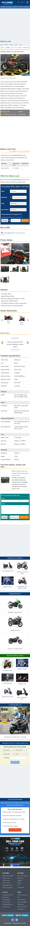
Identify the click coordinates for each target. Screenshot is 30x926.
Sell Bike (3, 7)
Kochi (8, 880)
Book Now (25, 220)
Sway (8, 323)
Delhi (3, 883)
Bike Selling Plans (6, 899)
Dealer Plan (20, 7)
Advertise (23, 899)
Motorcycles (20, 878)
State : (3, 203)
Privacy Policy (23, 906)
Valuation (15, 7)
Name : (3, 191)
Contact (19, 902)
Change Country (21, 909)
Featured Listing (6, 902)
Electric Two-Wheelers (23, 876)
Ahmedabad (5, 885)
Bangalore (4, 876)
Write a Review (22, 114)
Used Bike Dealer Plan (7, 904)
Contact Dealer (15, 349)
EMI (12, 47)
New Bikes (26, 7)
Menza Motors (15, 338)
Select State (18, 2)
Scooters (20, 880)
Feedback (24, 902)
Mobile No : (4, 197)
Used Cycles (10, 887)
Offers (8, 47)
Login (23, 2)
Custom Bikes (21, 887)
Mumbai (4, 878)
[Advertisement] (15, 24)
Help (19, 899)
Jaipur (10, 885)
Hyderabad (10, 876)
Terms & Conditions (18, 217)
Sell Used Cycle (6, 906)
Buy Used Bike (9, 7)
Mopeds (19, 883)
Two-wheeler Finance (7, 895)
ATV (18, 885)
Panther (22, 324)
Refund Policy (21, 904)
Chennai (4, 880)
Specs (20, 47)
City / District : (5, 209)
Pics (15, 47)
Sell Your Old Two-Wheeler (15, 799)
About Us (20, 895)
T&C (18, 906)
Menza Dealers (5, 333)
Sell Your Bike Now (15, 830)
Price (2, 47)
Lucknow (8, 883)
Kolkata (4, 887)
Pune (8, 878)
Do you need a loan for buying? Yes (10, 214)
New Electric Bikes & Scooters (15, 656)
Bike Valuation (5, 897)
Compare (20, 111)
